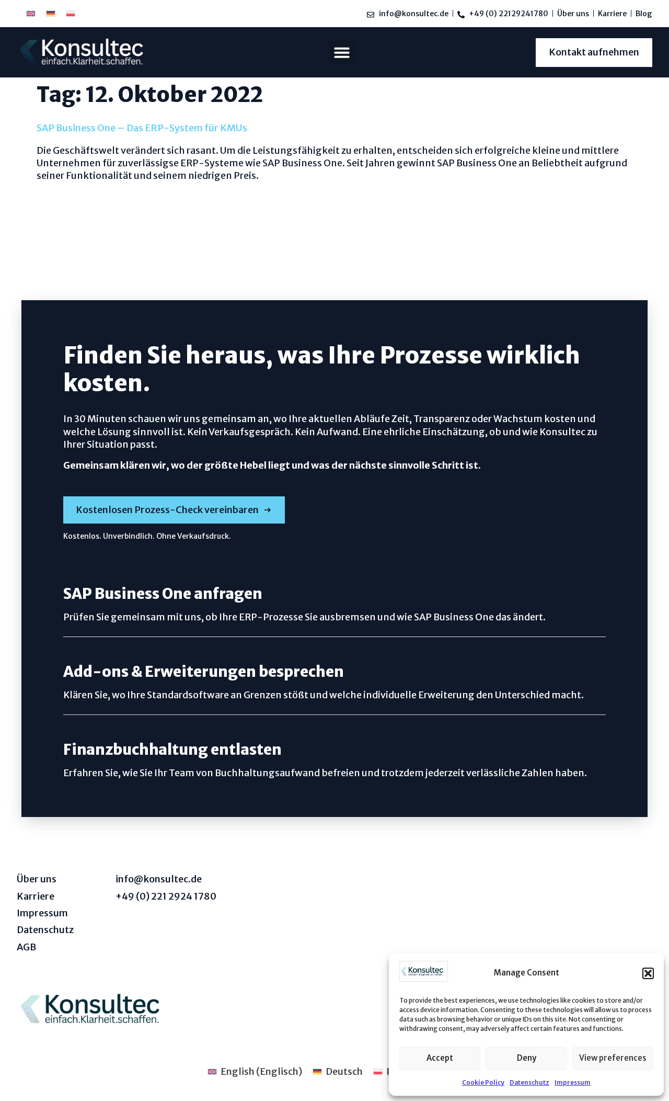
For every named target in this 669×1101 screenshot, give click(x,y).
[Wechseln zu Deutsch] (51, 13)
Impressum (573, 1082)
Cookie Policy (483, 1082)
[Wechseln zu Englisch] (31, 13)
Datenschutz (529, 1082)
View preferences (613, 1058)
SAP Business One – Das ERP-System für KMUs (142, 128)
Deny (526, 1058)
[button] (648, 973)
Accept (439, 1058)
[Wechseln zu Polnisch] (70, 13)
